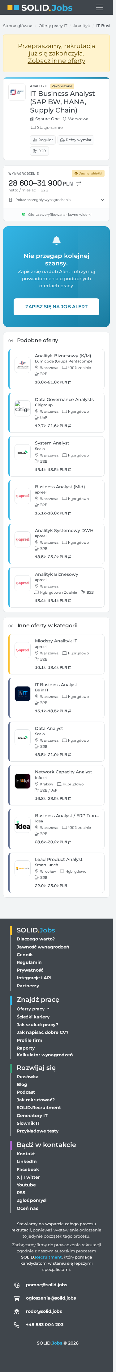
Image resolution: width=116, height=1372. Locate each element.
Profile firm (29, 1040)
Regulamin (29, 962)
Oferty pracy (31, 1009)
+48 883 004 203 (44, 1324)
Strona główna (17, 25)
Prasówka (28, 1076)
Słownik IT (28, 1123)
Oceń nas (27, 1208)
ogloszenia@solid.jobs (51, 1298)
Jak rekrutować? (36, 1100)
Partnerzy (28, 986)
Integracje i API (34, 978)
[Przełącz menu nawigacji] (99, 7)
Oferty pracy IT (53, 25)
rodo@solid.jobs (44, 1311)
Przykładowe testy (37, 1131)
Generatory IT (32, 1115)
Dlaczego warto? (36, 939)
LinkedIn (27, 1161)
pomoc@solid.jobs (46, 1285)
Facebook (28, 1169)
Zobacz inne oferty (56, 60)
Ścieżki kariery (33, 1017)
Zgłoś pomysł (31, 1200)
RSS (21, 1192)
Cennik (25, 954)
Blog (22, 1084)
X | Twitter (28, 1177)
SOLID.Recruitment (39, 1107)
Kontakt (26, 1154)
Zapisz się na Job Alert (56, 306)
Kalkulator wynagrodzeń (45, 1055)
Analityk (81, 25)
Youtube (26, 1185)
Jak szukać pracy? (37, 1024)
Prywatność (30, 970)
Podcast (26, 1092)
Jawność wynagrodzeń (43, 947)
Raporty (26, 1048)
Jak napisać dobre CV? (42, 1032)
